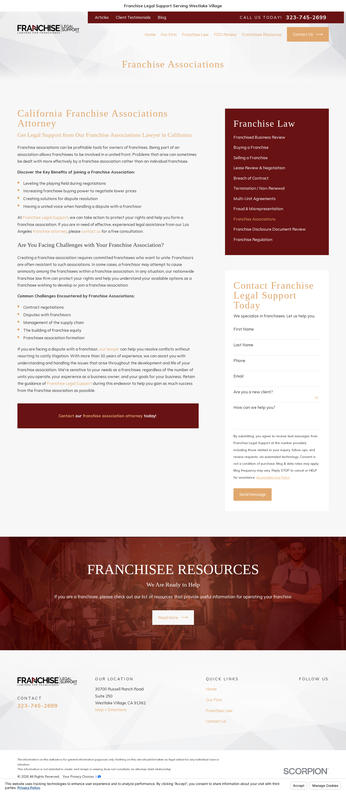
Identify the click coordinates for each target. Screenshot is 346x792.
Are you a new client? (253, 392)
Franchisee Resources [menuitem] (262, 34)
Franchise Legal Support (45, 217)
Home (211, 688)
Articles (102, 17)
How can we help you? (254, 407)
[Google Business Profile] (301, 688)
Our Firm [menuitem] (169, 34)
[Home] (48, 29)
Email (238, 376)
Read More (168, 617)
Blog (162, 17)
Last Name (243, 345)
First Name (243, 329)
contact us (91, 231)
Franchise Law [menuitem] (195, 34)
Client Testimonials (133, 17)
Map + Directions (111, 709)
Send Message (252, 494)
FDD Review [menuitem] (225, 34)
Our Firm (214, 699)
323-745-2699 (306, 17)
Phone (239, 360)
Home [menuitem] (150, 34)
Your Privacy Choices (79, 776)
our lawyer (109, 349)
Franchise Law (219, 710)
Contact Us (303, 34)
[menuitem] (277, 137)
